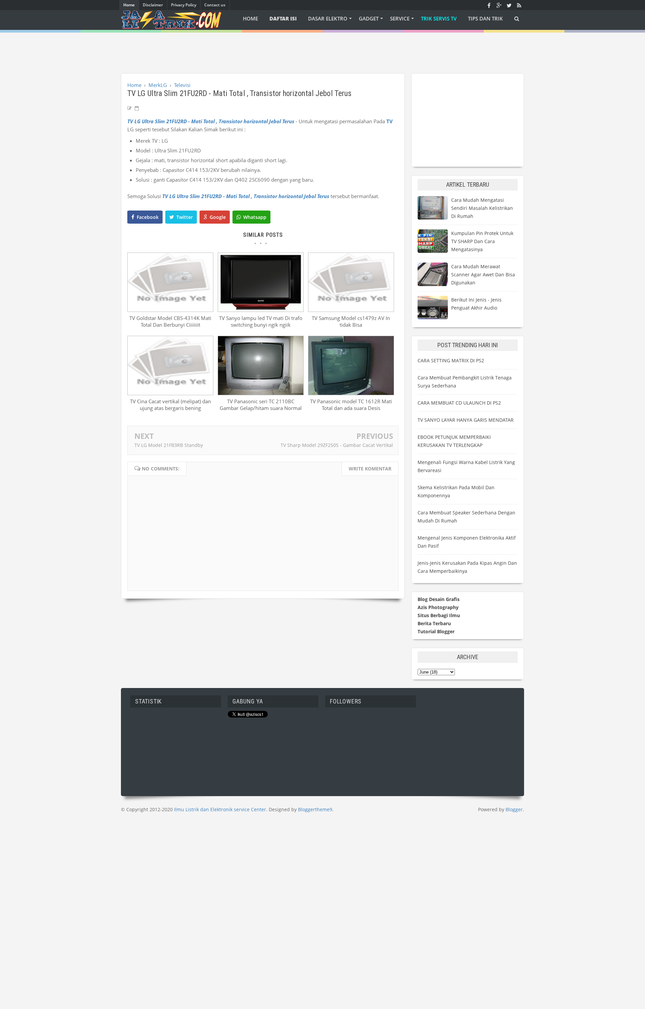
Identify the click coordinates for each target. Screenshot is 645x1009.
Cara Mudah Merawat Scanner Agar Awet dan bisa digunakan (483, 274)
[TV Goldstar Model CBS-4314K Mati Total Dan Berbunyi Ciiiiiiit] (170, 310)
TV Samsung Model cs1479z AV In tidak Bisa (351, 321)
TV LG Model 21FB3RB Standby (168, 445)
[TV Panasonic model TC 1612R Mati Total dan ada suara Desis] (351, 393)
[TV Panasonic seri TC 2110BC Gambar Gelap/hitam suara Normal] (261, 393)
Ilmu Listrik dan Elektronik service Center (220, 809)
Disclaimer (153, 5)
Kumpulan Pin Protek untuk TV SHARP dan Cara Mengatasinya (482, 241)
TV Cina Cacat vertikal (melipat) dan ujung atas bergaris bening (170, 404)
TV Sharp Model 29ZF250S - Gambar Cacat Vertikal (337, 445)
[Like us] (489, 5)
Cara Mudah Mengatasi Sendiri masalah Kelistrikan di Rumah (482, 208)
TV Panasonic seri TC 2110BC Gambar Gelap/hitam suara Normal (261, 404)
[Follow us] (509, 5)
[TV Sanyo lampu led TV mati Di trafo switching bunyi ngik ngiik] (261, 310)
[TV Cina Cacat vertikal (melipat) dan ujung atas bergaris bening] (170, 393)
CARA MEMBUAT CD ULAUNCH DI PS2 (459, 403)
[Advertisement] (322, 48)
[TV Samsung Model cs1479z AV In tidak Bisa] (351, 310)
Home (129, 5)
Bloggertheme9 (315, 809)
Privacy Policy (183, 5)
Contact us (214, 5)
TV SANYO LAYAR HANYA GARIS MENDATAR (466, 420)
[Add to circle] (499, 5)
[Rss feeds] (519, 5)
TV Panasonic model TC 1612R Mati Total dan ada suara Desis (351, 404)
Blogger (514, 809)
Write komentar (370, 468)
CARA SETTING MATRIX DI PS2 (451, 360)
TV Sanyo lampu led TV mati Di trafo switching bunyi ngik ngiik (260, 321)
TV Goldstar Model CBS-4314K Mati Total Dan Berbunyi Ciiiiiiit (170, 321)
